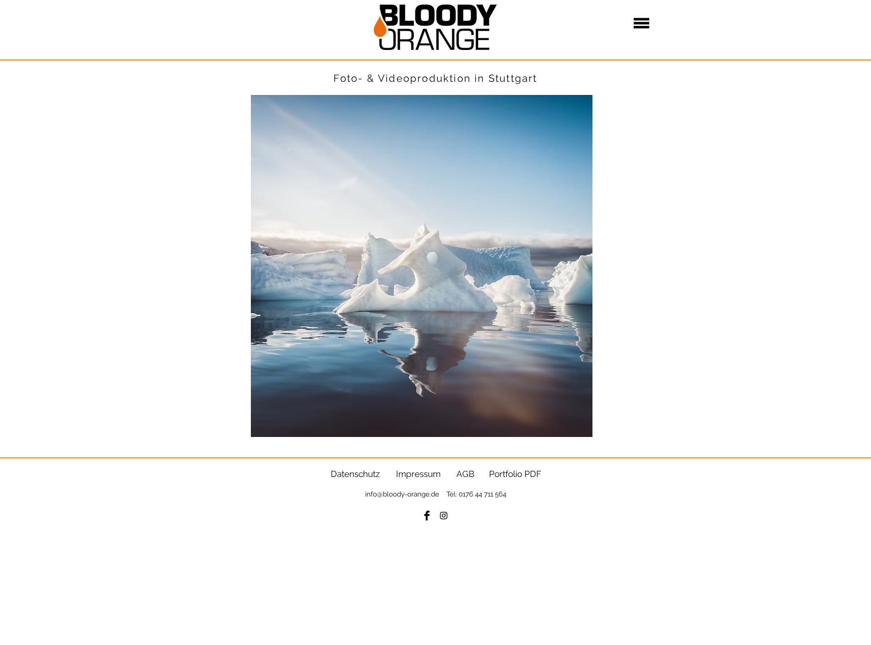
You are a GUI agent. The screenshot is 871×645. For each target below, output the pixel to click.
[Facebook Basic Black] (427, 516)
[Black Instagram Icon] (444, 516)
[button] (642, 23)
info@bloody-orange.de (402, 494)
